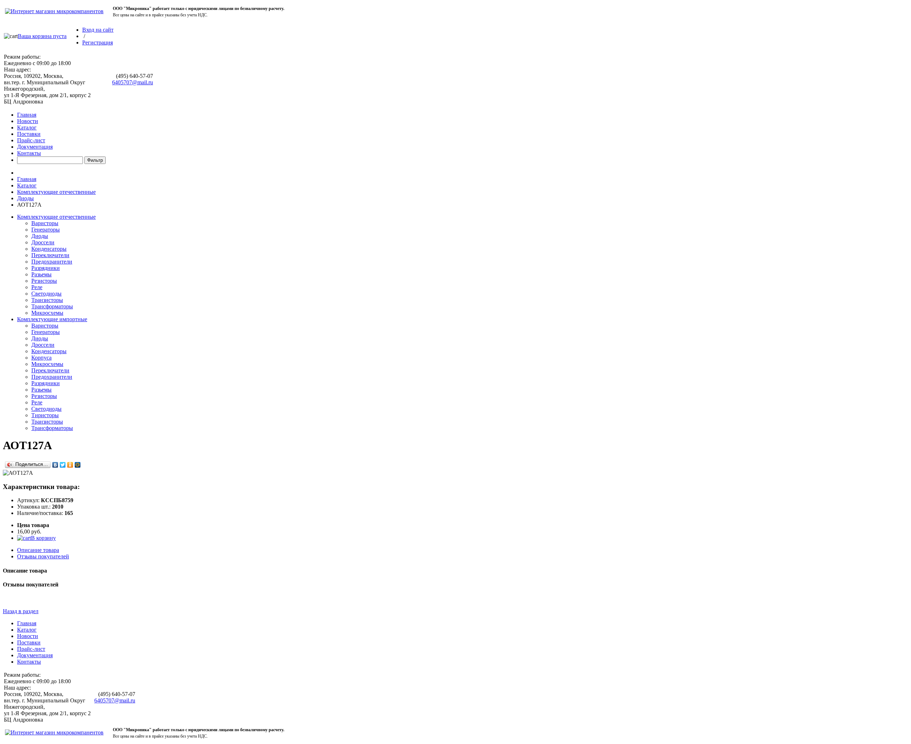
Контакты (29, 153)
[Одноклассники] (70, 464)
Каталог (27, 127)
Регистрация (97, 42)
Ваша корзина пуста (42, 36)
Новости (27, 121)
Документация (35, 147)
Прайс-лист (31, 140)
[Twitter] (63, 464)
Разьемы (41, 274)
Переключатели (50, 255)
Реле (36, 287)
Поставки (29, 134)
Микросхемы (47, 313)
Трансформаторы (52, 306)
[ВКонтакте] (55, 464)
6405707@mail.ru (132, 82)
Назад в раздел (20, 611)
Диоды (25, 198)
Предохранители (51, 262)
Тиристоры (45, 415)
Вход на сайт (98, 30)
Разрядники (45, 268)
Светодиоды (46, 294)
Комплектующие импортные (52, 319)
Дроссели (42, 242)
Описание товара (38, 550)
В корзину (43, 538)
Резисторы (44, 281)
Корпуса (41, 358)
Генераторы (45, 230)
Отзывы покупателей (43, 556)
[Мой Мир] (77, 464)
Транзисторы (47, 300)
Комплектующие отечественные (56, 192)
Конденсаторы (49, 249)
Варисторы (44, 223)
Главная (26, 115)
